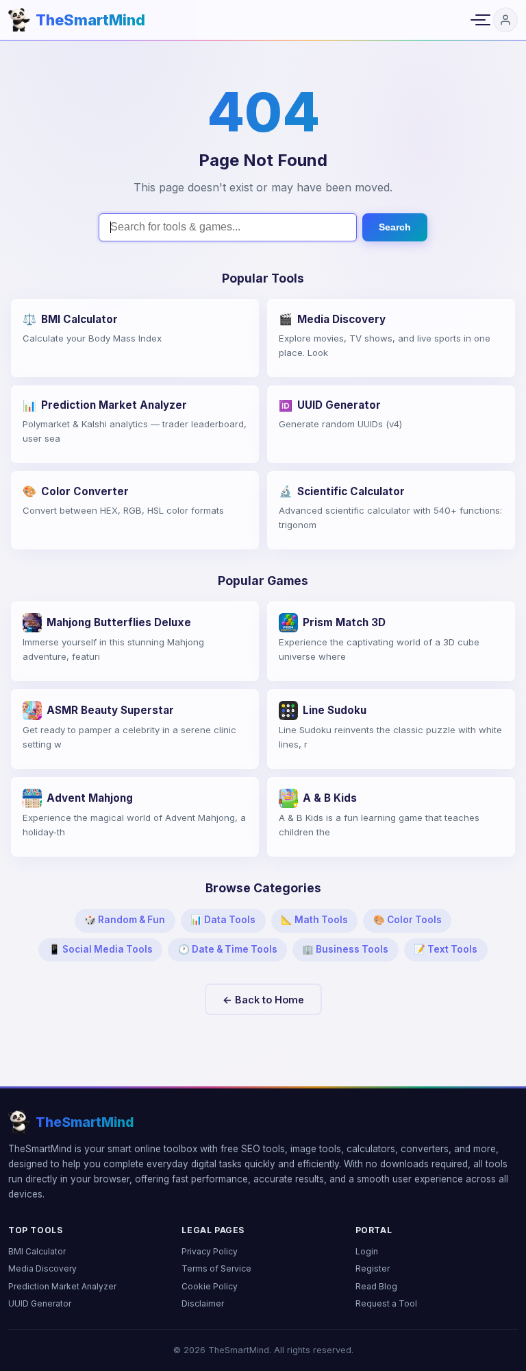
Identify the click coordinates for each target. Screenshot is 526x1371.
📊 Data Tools (222, 919)
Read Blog (376, 1286)
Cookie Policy (209, 1286)
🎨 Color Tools (407, 919)
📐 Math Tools (314, 919)
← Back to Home (263, 999)
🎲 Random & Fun (124, 919)
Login (366, 1251)
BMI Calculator (37, 1251)
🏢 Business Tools (345, 949)
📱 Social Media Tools (101, 949)
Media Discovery (42, 1268)
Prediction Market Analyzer (62, 1286)
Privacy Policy (209, 1251)
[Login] (505, 20)
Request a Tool (386, 1303)
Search (395, 227)
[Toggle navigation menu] (478, 20)
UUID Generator (39, 1303)
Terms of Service (216, 1268)
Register (372, 1268)
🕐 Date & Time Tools (227, 949)
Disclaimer (202, 1303)
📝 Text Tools (445, 949)
